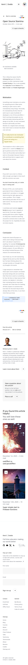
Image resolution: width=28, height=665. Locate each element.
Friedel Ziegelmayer (19, 87)
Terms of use (18, 607)
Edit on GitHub (16, 329)
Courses (5, 625)
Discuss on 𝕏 (6, 329)
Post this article (7, 327)
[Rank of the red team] (22, 17)
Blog (4, 622)
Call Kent (5, 604)
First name (6, 566)
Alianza (18, 148)
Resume (5, 644)
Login (21, 16)
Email (4, 577)
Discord (5, 630)
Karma (18, 85)
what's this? (22, 13)
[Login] (25, 4)
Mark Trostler (6, 87)
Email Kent (6, 602)
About (4, 642)
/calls (16, 390)
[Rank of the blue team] (20, 17)
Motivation (7, 97)
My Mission (18, 602)
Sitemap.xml (6, 649)
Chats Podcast (7, 632)
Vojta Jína (8, 85)
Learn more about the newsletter (12, 561)
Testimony (6, 637)
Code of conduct (19, 609)
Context (6, 169)
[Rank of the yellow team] (23, 17)
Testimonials (6, 639)
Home (4, 620)
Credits (5, 647)
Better (4, 627)
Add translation (8, 68)
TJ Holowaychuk (20, 244)
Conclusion (7, 233)
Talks (4, 634)
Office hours (6, 607)
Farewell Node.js (7, 83)
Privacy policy (18, 604)
